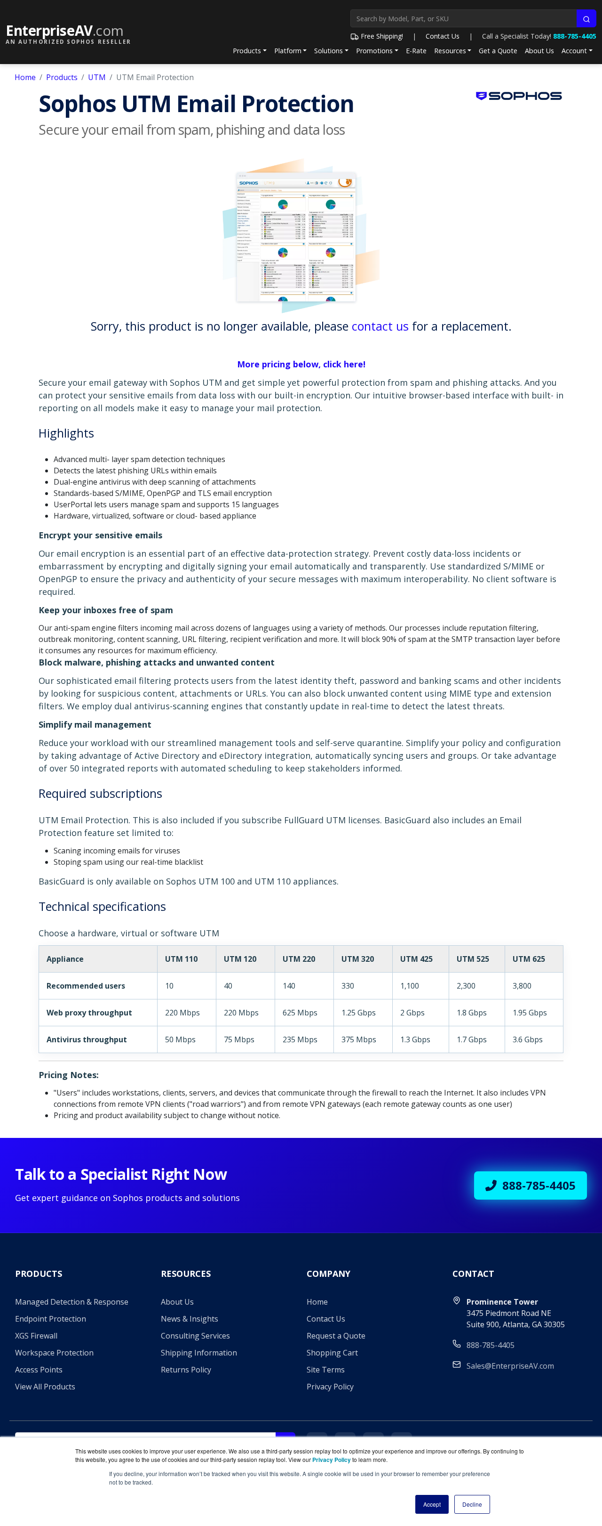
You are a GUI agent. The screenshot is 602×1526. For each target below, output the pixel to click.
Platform (287, 50)
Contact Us (442, 36)
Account (574, 50)
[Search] (586, 18)
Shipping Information (199, 1352)
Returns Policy (186, 1369)
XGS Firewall (36, 1336)
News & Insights (189, 1319)
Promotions (374, 50)
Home (25, 77)
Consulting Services (195, 1336)
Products (247, 50)
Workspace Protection (54, 1352)
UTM (97, 77)
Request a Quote (336, 1336)
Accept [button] (432, 1504)
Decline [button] (472, 1504)
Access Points (39, 1369)
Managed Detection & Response (71, 1302)
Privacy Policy (330, 1386)
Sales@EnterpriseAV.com (510, 1366)
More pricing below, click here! (301, 364)
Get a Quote (498, 50)
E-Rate (416, 50)
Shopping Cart (332, 1352)
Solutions (328, 50)
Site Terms (326, 1369)
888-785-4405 (574, 36)
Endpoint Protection (50, 1319)
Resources (450, 50)
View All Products (45, 1386)
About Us (539, 50)
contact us (380, 326)
